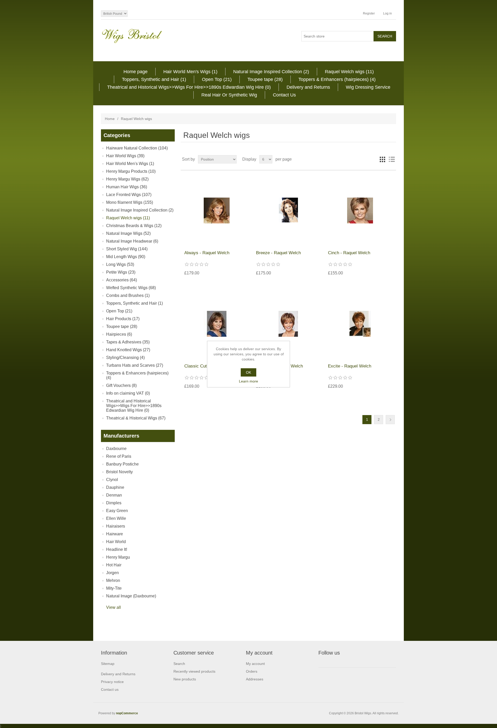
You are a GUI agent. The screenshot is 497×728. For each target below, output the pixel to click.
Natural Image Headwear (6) (132, 241)
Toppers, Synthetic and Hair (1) (154, 79)
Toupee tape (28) (265, 79)
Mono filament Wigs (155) (129, 202)
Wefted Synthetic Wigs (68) (131, 288)
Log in (387, 13)
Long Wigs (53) (120, 264)
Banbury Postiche (122, 464)
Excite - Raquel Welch (349, 366)
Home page (135, 71)
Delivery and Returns (308, 87)
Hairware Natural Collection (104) (137, 148)
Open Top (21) (217, 79)
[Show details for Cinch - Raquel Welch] (360, 210)
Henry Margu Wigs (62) (127, 179)
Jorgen (112, 573)
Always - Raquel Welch (206, 252)
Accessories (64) (121, 280)
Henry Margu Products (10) (131, 171)
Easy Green (117, 510)
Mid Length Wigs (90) (125, 256)
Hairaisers (115, 526)
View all (113, 607)
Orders (251, 671)
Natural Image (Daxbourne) (131, 596)
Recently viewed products (194, 671)
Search (179, 664)
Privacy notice (112, 682)
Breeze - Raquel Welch (278, 252)
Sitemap (107, 664)
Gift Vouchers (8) (121, 385)
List (392, 159)
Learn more (248, 381)
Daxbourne (116, 448)
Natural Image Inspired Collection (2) (271, 71)
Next (390, 419)
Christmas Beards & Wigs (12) (134, 225)
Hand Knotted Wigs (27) (128, 350)
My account (255, 664)
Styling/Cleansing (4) (125, 357)
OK (248, 372)
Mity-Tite (114, 588)
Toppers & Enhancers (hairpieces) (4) (337, 79)
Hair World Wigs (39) (125, 156)
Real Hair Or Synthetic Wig (229, 94)
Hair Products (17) (123, 319)
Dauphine (115, 487)
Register (369, 13)
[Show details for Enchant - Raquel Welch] (288, 323)
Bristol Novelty (119, 472)
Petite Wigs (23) (120, 272)
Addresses (254, 679)
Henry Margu (118, 557)
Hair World (116, 541)
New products (184, 679)
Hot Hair (113, 565)
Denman (114, 495)
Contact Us (284, 94)
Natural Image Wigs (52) (128, 233)
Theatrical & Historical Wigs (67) (135, 418)
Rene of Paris (118, 456)
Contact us (110, 689)
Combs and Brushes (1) (128, 295)
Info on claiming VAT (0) (128, 393)
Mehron (113, 580)
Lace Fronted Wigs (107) (128, 194)
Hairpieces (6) (119, 334)
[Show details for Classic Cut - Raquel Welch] (216, 323)
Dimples (113, 503)
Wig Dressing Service (368, 87)
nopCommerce (127, 713)
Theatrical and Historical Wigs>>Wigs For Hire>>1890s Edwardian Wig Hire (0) (189, 87)
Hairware (114, 534)
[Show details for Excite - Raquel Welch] (360, 323)
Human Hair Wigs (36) (126, 187)
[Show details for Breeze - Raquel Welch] (288, 210)
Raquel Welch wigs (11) (349, 71)
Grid (382, 159)
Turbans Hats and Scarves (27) (134, 365)
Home (110, 119)
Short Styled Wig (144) (127, 249)
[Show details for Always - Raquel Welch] (216, 210)
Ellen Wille (116, 518)
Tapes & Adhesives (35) (128, 342)
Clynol (112, 479)
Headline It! (116, 549)
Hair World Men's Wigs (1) (190, 71)
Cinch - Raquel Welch (349, 252)
